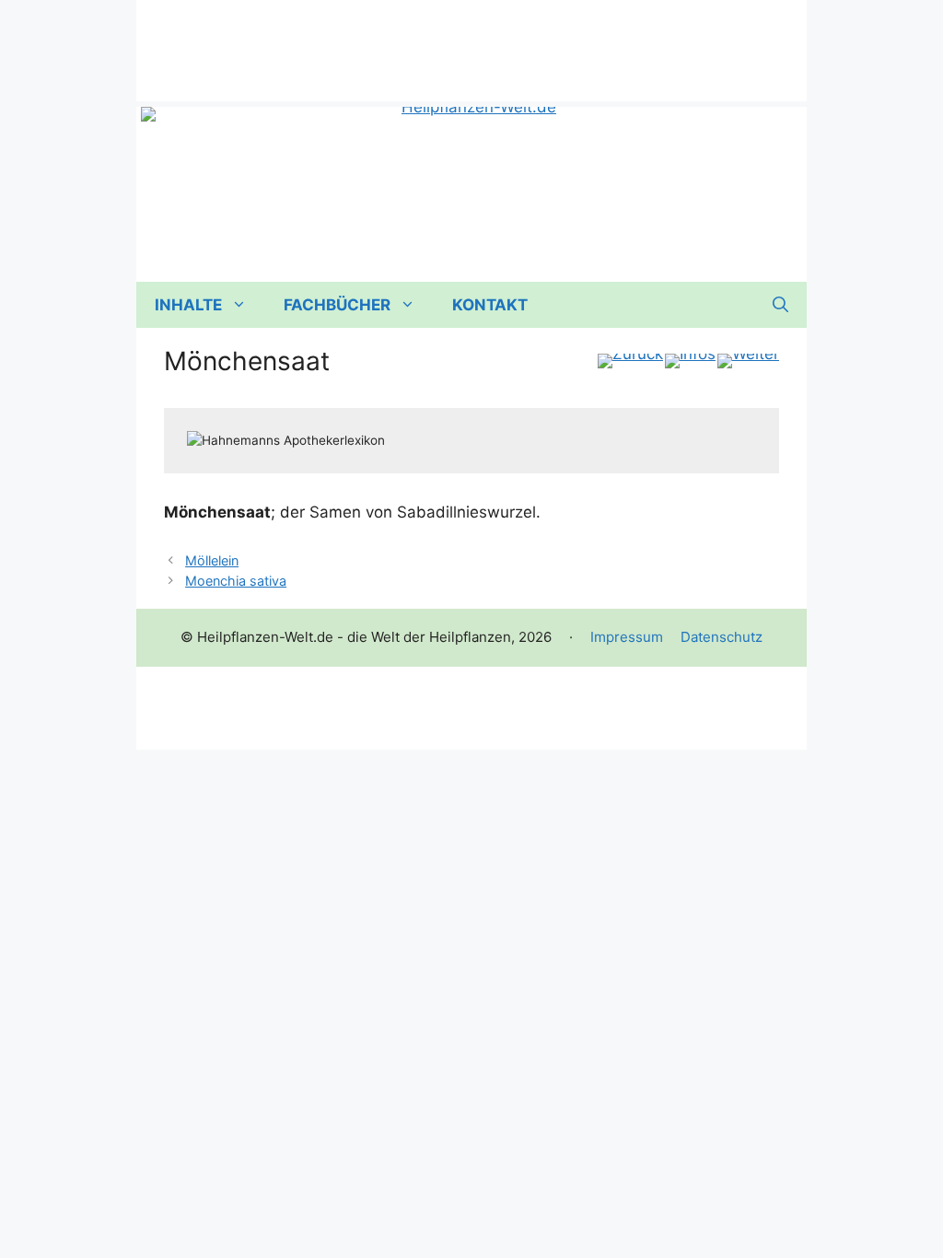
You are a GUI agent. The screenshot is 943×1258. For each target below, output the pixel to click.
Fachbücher (337, 305)
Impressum (626, 637)
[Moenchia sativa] (748, 361)
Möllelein (212, 560)
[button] (780, 305)
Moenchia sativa (235, 580)
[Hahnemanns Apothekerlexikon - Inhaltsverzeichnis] (690, 361)
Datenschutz (722, 637)
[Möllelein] (630, 361)
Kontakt (490, 305)
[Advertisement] (471, 41)
